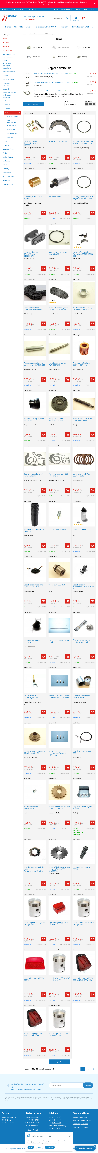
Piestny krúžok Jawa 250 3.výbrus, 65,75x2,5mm (51, 73)
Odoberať (88, 1085)
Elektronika (7, 173)
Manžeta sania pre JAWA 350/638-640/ (34, 419)
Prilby (5, 153)
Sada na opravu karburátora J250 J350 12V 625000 (34, 143)
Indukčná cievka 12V (81, 529)
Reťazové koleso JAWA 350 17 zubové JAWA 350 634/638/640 (59, 869)
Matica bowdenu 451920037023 (31, 807)
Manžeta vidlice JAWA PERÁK (81, 868)
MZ (6, 141)
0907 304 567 (32, 9)
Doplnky (6, 169)
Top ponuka (7, 50)
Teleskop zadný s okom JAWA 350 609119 (82, 419)
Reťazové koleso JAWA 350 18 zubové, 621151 (59, 807)
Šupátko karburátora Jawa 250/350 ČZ (82, 697)
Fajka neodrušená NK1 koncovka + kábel (48, 91)
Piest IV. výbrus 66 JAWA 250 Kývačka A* (58, 1034)
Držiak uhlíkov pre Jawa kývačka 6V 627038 (33, 586)
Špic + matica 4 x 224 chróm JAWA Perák (81, 641)
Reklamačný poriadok (80, 1127)
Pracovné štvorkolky (6, 84)
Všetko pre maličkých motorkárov (7, 65)
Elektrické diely (12, 133)
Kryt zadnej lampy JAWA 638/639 (34, 979)
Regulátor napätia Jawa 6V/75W (82, 807)
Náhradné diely (8, 176)
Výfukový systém (9, 72)
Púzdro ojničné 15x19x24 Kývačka (34, 198)
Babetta (8, 101)
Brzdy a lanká (11, 130)
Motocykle (18, 27)
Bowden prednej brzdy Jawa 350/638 (58, 253)
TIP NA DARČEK (8, 79)
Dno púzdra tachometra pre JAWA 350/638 (58, 419)
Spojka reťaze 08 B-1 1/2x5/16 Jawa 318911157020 (32, 254)
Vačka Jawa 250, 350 (57, 585)
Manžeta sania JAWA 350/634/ (32, 641)
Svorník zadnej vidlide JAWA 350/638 (57, 364)
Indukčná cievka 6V (56, 197)
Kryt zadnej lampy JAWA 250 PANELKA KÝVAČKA (83, 979)
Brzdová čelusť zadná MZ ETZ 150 (59, 142)
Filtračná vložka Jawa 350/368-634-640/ (81, 364)
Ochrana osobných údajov (82, 1120)
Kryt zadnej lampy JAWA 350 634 (58, 923)
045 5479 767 (56, 1129)
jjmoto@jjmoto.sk (18, 9)
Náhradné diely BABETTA (82, 27)
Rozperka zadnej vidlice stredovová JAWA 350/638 (34, 364)
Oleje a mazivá (8, 184)
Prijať (30, 1147)
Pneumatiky (7, 180)
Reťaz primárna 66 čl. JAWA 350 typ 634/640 (33, 308)
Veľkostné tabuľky (66, 9)
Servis (85, 9)
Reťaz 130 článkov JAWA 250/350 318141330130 (58, 308)
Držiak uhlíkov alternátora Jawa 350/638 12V (83, 587)
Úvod (6, 9)
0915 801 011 (56, 1120)
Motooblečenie (8, 149)
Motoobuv (6, 161)
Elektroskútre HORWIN (8, 59)
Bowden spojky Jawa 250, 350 (83, 752)
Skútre (28, 27)
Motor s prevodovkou (11, 121)
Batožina (6, 165)
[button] (95, 1146)
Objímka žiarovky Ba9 (57, 529)
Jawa (6, 113)
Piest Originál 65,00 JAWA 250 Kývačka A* (34, 923)
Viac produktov (59, 1062)
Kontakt (92, 9)
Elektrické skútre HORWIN (45, 27)
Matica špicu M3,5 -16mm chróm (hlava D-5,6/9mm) (59, 697)
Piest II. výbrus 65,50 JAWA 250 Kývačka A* (59, 979)
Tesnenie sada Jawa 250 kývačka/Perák (33, 475)
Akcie (5, 39)
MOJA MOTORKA (9, 54)
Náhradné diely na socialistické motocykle (42, 34)
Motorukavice (8, 157)
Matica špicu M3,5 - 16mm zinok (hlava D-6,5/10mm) (57, 753)
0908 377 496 (56, 1123)
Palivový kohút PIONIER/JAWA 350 (31, 697)
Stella (7, 145)
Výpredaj (6, 46)
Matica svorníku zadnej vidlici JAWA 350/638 (82, 308)
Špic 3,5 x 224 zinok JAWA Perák (59, 641)
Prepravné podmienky (80, 1124)
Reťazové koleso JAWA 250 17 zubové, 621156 (34, 752)
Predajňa (77, 9)
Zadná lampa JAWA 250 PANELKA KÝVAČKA (33, 1034)
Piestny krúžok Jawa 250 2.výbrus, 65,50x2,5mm (83, 142)
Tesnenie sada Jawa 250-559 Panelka (58, 475)
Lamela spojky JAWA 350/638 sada (81, 475)
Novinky (6, 42)
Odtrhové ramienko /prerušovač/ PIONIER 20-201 (52, 82)
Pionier (7, 105)
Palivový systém (12, 116)
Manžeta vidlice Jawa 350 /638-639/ (34, 530)
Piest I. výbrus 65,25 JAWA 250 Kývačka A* (83, 923)
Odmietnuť (49, 1147)
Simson (7, 109)
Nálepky (10, 137)
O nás (56, 9)
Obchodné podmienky (80, 1117)
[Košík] (83, 18)
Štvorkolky (64, 27)
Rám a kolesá (11, 126)
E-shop (8, 27)
